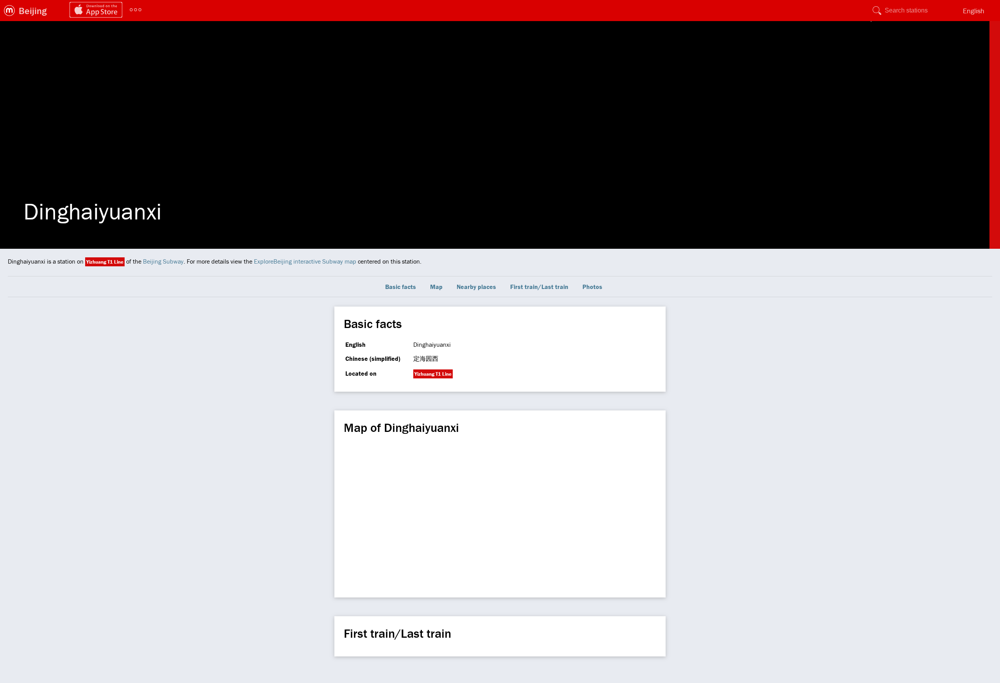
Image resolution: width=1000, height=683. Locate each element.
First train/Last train (539, 287)
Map (436, 287)
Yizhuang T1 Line (104, 262)
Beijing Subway (163, 261)
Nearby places (476, 287)
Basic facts (400, 287)
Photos (592, 287)
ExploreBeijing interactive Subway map (305, 261)
